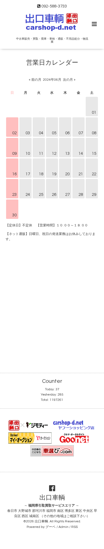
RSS (74, 527)
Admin (64, 527)
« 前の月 (35, 80)
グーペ (50, 527)
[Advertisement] (52, 305)
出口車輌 (52, 498)
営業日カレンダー (52, 63)
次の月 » (69, 80)
